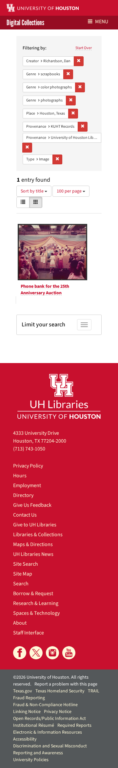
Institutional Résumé (33, 725)
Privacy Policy (28, 465)
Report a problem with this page (65, 684)
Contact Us (25, 515)
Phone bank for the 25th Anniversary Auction (45, 289)
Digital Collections (25, 22)
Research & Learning (35, 603)
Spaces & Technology (36, 613)
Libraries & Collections (38, 534)
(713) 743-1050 (29, 448)
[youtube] (68, 652)
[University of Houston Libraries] (59, 396)
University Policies (31, 760)
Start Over (83, 48)
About (20, 623)
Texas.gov (22, 691)
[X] (36, 652)
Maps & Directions (33, 544)
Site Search (25, 564)
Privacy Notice (57, 711)
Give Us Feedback (32, 505)
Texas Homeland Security (60, 691)
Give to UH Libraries (34, 524)
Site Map (22, 573)
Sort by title (33, 191)
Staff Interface (28, 632)
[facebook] (19, 652)
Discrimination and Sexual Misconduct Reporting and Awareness (50, 749)
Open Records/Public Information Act (49, 718)
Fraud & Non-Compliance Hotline (45, 705)
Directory (23, 495)
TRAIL (93, 691)
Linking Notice (27, 711)
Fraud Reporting (29, 698)
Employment (27, 485)
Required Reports (74, 725)
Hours (20, 475)
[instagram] (52, 652)
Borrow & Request (33, 593)
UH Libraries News (33, 554)
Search (21, 583)
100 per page (70, 191)
